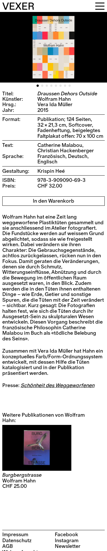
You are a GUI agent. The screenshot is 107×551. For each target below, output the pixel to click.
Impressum (15, 534)
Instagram (66, 540)
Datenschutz (16, 540)
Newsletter (67, 546)
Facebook (66, 534)
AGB (7, 546)
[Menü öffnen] (100, 6)
